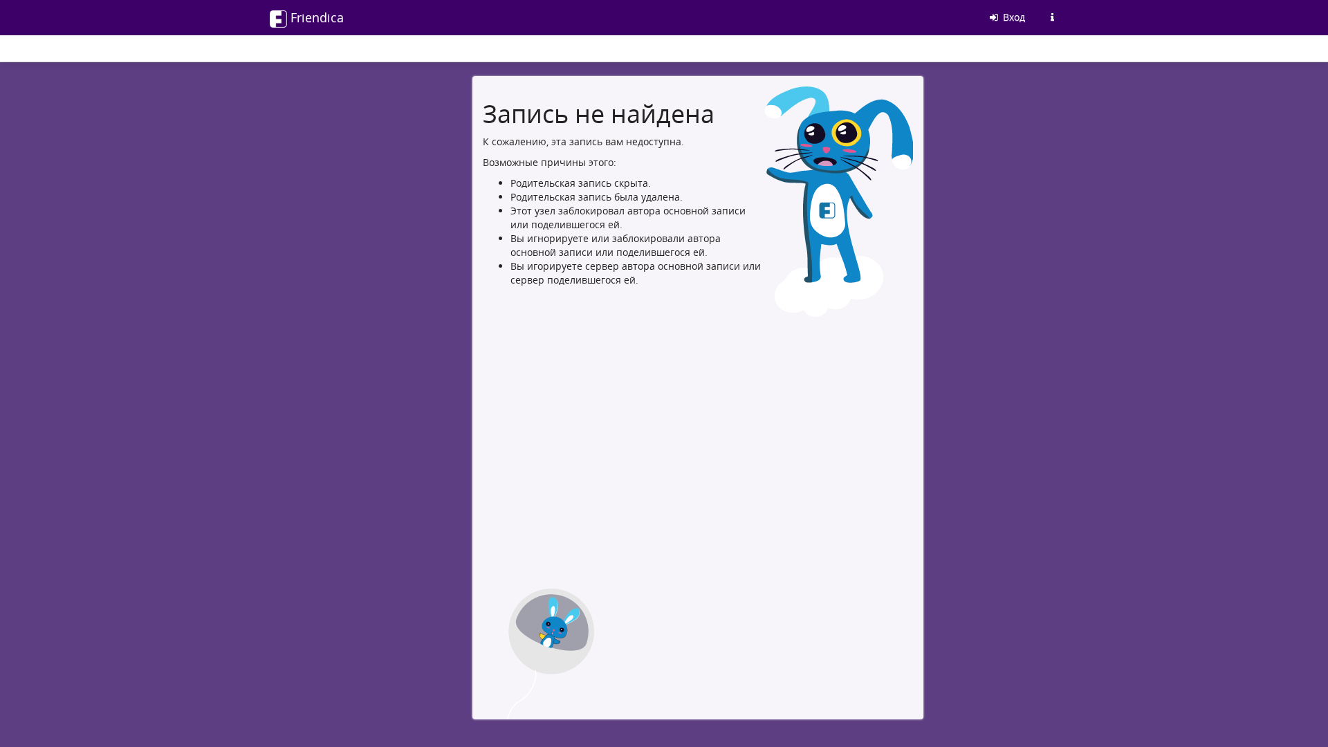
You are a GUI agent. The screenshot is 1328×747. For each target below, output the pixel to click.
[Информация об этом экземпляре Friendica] (1052, 17)
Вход (1012, 17)
